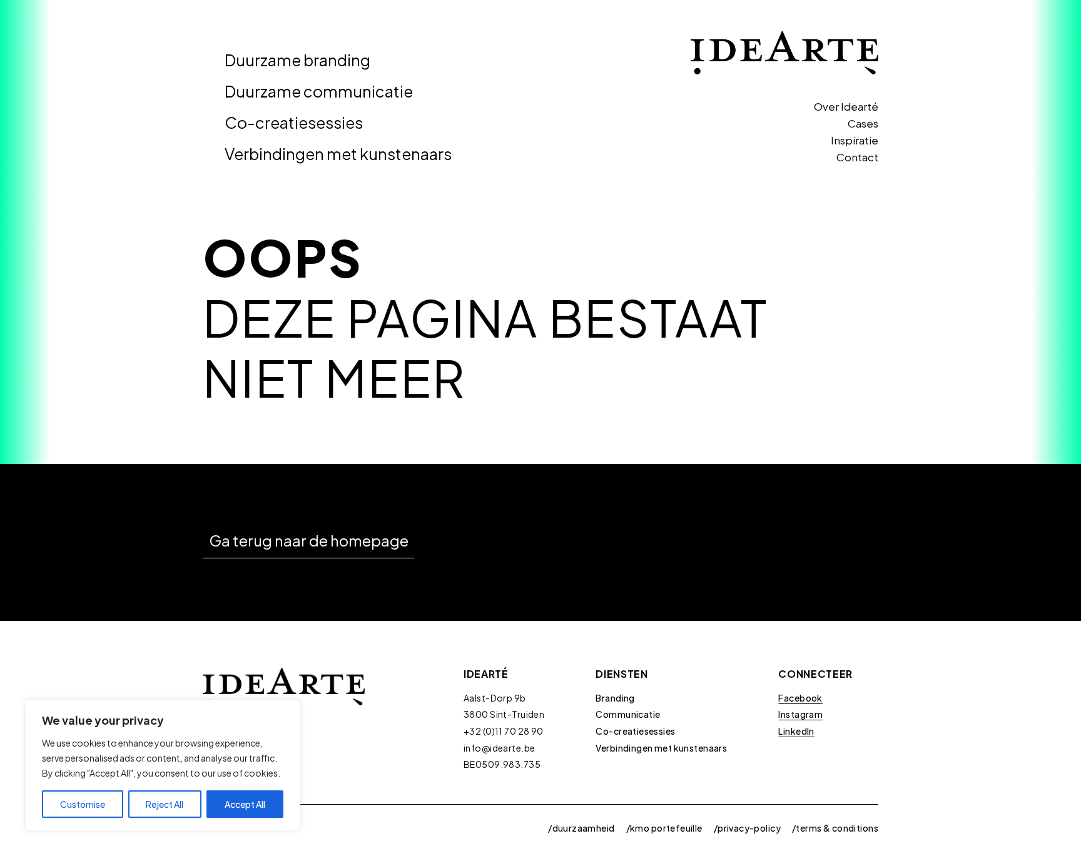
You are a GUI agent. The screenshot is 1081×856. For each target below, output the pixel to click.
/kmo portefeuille (664, 827)
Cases (863, 123)
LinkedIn (796, 731)
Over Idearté (846, 106)
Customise (82, 804)
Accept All (245, 804)
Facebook (800, 697)
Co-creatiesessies (294, 123)
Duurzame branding (297, 60)
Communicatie (628, 714)
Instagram (800, 714)
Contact (857, 157)
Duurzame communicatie (319, 91)
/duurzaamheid (581, 827)
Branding (615, 697)
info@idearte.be (499, 747)
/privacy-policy (747, 827)
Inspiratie (854, 140)
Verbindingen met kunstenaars (338, 154)
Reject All (164, 804)
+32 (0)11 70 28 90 (504, 731)
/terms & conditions (835, 827)
